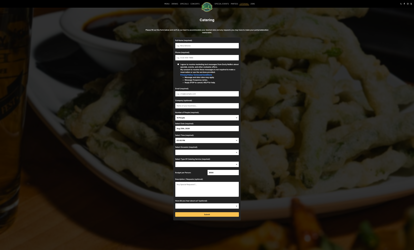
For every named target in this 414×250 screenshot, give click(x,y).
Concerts (195, 4)
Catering (244, 4)
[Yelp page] (411, 4)
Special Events (221, 4)
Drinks (175, 4)
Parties (234, 4)
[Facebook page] (404, 4)
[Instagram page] (407, 4)
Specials (184, 4)
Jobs (252, 4)
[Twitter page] (401, 4)
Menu (167, 4)
